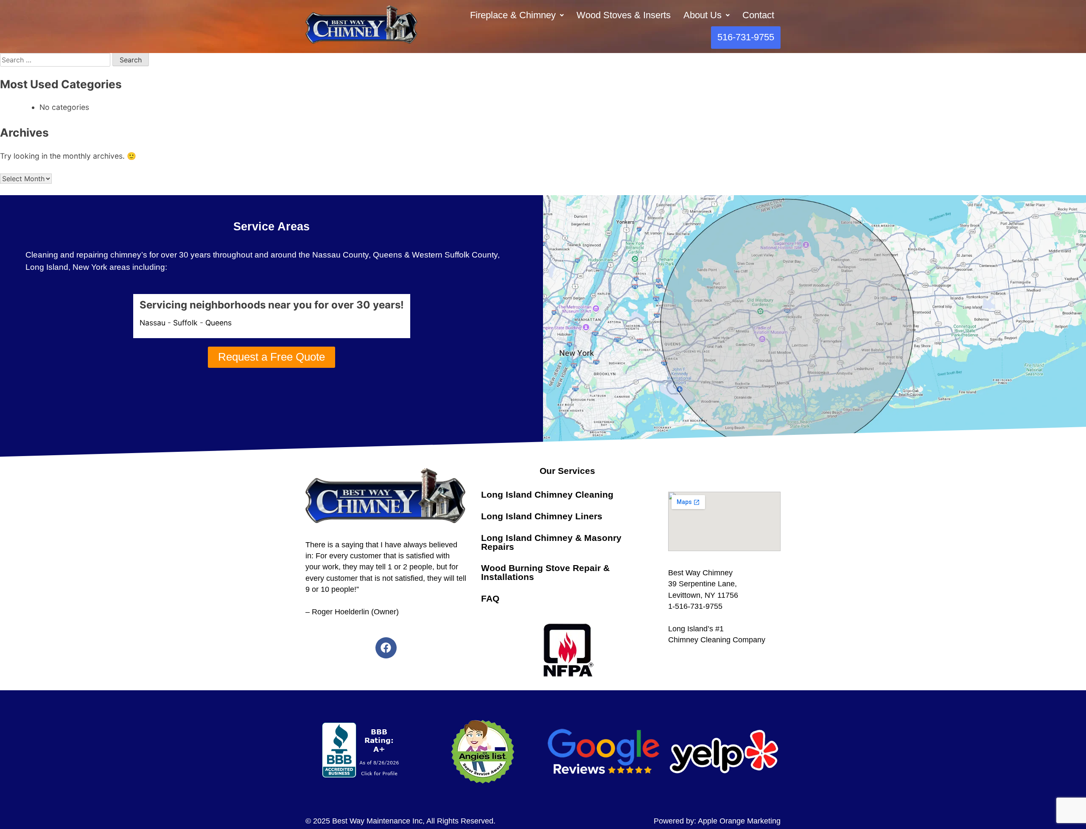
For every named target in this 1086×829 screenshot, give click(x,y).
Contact (758, 15)
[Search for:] (56, 59)
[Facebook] (386, 647)
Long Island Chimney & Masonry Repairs (551, 542)
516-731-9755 (745, 37)
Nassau (152, 322)
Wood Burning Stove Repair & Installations (545, 572)
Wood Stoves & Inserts (624, 15)
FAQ (490, 598)
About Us (702, 15)
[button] (517, 15)
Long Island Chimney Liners (541, 516)
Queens (218, 322)
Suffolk (185, 322)
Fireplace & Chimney (513, 15)
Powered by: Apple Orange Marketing (717, 821)
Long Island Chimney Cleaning (547, 494)
